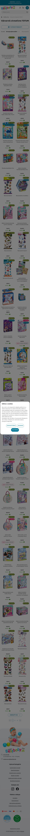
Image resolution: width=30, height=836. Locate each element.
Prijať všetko (15, 430)
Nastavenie (20, 425)
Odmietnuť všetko (11, 425)
